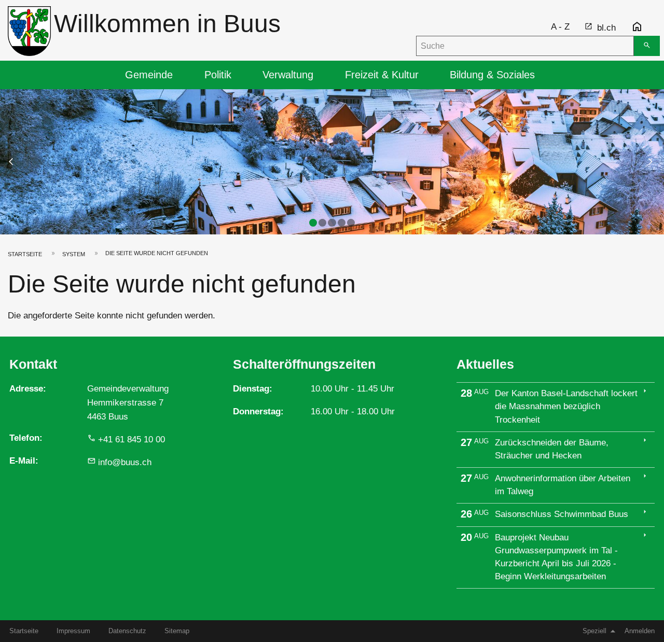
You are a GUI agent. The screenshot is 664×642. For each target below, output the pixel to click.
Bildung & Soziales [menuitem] (492, 74)
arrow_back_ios (17, 161)
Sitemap (176, 631)
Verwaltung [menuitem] (287, 74)
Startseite (25, 254)
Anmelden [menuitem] (640, 631)
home (637, 27)
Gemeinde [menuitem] (149, 74)
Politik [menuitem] (217, 74)
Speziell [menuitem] (594, 631)
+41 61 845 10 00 (131, 439)
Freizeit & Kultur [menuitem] (382, 74)
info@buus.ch (124, 462)
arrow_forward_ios (655, 161)
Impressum (73, 631)
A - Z (560, 27)
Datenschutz (127, 631)
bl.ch (606, 28)
